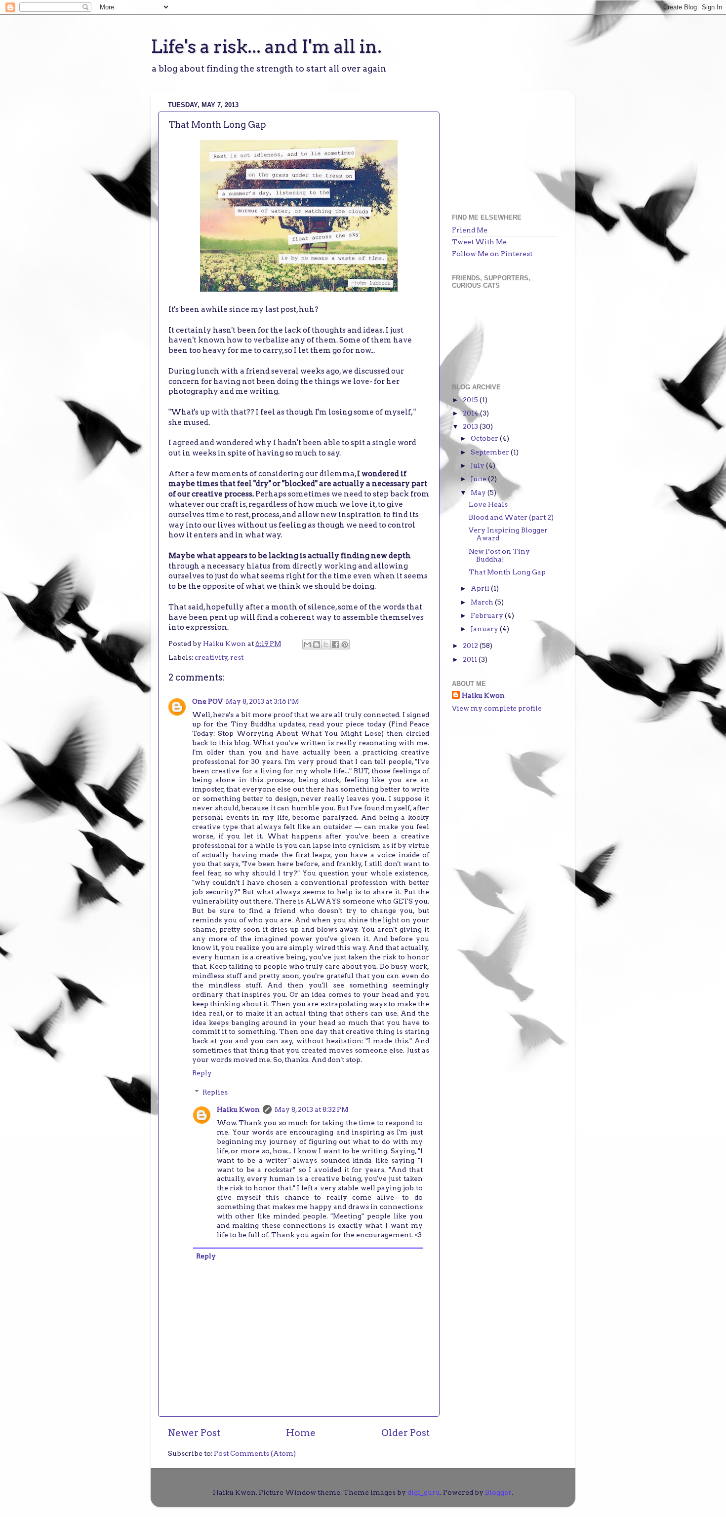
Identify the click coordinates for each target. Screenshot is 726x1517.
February (488, 615)
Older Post (405, 1433)
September (491, 452)
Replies (215, 1092)
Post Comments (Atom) (255, 1453)
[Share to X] (326, 644)
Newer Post (194, 1433)
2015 (471, 400)
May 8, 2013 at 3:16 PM (262, 701)
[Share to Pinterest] (345, 644)
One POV (207, 701)
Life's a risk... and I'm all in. (266, 46)
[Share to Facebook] (335, 644)
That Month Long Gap (507, 572)
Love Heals (488, 504)
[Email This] (307, 644)
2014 (471, 413)
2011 (471, 659)
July (478, 465)
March (483, 602)
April (481, 588)
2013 (471, 426)
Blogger (498, 1492)
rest (236, 657)
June (479, 479)
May (479, 492)
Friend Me (469, 230)
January (485, 629)
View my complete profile (497, 708)
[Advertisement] (501, 147)
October (485, 438)
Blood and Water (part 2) (511, 517)
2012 (471, 645)
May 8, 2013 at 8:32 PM (311, 1109)
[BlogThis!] (317, 644)
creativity (211, 657)
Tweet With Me (479, 242)
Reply (202, 1073)
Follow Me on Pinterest (492, 254)
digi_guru (423, 1492)
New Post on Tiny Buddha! (499, 555)
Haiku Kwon (225, 643)
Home (301, 1433)
